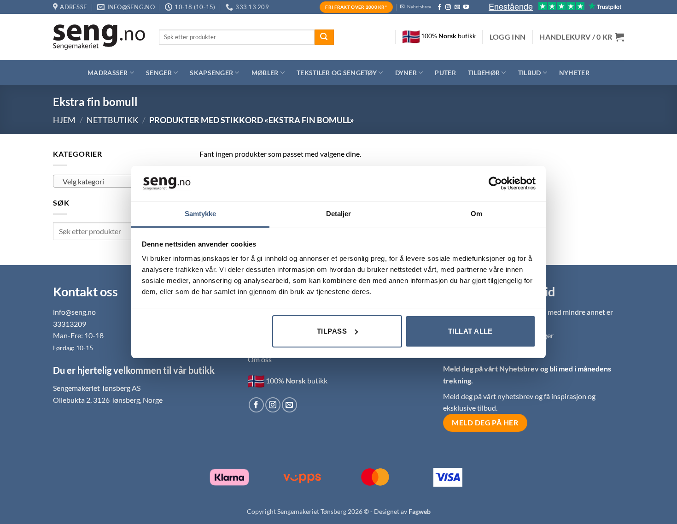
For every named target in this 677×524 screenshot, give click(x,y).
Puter (445, 73)
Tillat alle (470, 331)
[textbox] (117, 181)
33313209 (69, 323)
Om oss (260, 359)
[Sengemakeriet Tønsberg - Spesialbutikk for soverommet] (99, 37)
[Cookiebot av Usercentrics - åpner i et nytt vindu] (495, 183)
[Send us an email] (457, 7)
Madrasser (108, 73)
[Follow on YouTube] (466, 7)
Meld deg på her (485, 422)
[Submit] (324, 37)
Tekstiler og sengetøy (337, 73)
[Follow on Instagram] (448, 7)
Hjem (64, 120)
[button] (508, 37)
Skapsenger (211, 73)
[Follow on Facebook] (439, 7)
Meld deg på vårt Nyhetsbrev (491, 368)
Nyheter (574, 73)
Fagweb (420, 511)
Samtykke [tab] (200, 214)
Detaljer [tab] (338, 214)
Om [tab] (476, 214)
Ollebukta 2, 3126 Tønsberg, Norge (108, 399)
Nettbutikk (112, 120)
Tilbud (529, 73)
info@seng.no (74, 311)
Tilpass (332, 331)
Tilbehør (484, 73)
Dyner (406, 73)
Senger (159, 73)
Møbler (265, 73)
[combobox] (119, 181)
